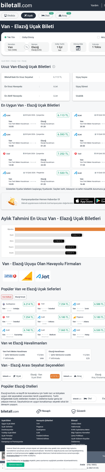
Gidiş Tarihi (59, 44)
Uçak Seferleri (7, 427)
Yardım (94, 5)
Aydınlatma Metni (13, 456)
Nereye (34, 44)
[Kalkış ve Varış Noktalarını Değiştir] (26, 47)
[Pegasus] (26, 276)
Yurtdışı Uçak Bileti (9, 433)
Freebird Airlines (42, 436)
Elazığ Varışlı (20, 297)
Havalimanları (7, 439)
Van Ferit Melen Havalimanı (15, 351)
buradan (26, 461)
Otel (48, 15)
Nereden (11, 44)
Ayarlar (82, 464)
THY (38, 424)
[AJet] (42, 276)
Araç (65, 15)
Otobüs (11, 15)
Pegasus (39, 427)
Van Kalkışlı (6, 297)
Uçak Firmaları (7, 436)
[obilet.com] (16, 7)
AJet (38, 433)
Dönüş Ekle (78, 44)
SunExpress (41, 430)
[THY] (10, 276)
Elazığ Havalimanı (56, 351)
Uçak (30, 15)
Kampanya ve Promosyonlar (12, 442)
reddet (31, 453)
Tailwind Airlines (42, 439)
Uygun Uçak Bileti (8, 424)
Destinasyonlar (7, 430)
